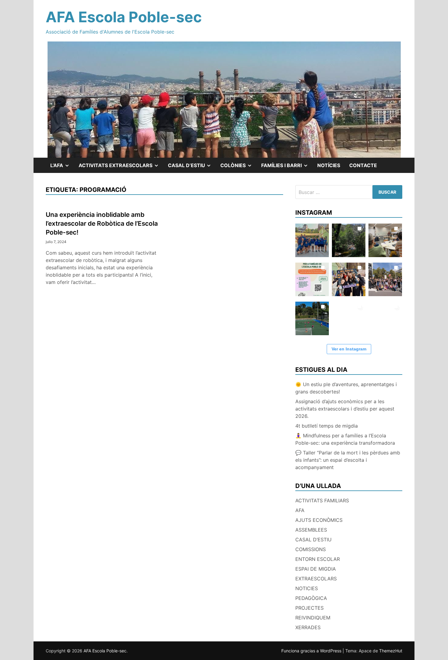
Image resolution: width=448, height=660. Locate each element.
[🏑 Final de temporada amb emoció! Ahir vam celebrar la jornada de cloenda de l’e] (312, 318)
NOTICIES (306, 588)
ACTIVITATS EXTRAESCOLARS (121, 167)
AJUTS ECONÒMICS (319, 520)
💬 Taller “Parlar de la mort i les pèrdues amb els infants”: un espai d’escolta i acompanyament (347, 460)
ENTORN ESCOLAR (317, 559)
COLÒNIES (238, 167)
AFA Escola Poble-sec (124, 17)
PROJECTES (309, 608)
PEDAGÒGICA (311, 598)
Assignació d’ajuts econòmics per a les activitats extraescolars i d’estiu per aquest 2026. (344, 408)
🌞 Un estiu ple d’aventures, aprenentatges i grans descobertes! (346, 388)
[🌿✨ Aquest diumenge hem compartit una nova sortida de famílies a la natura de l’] (348, 240)
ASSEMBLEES (311, 530)
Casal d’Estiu (192, 167)
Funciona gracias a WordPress (312, 650)
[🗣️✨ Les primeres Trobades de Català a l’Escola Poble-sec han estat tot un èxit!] (385, 240)
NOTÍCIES (328, 165)
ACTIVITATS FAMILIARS (322, 500)
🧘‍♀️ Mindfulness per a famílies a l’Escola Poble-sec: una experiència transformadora (345, 439)
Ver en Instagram (349, 348)
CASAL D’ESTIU (313, 539)
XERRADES (308, 627)
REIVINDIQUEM (312, 618)
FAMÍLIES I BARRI (287, 167)
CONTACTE (363, 165)
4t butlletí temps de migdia (326, 426)
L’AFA (62, 167)
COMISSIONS (310, 549)
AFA (299, 510)
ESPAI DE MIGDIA (315, 569)
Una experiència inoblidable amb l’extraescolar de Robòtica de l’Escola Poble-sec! (102, 223)
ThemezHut (390, 650)
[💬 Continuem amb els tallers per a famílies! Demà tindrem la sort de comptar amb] (348, 318)
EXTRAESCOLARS (316, 579)
